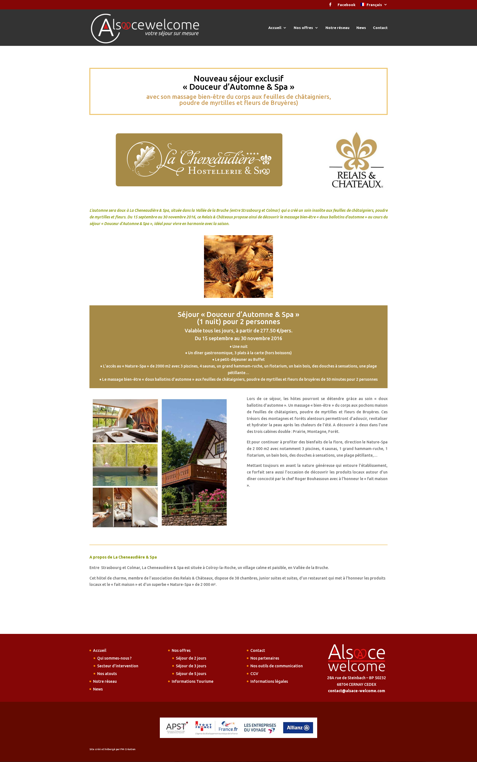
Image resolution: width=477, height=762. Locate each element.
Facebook (347, 5)
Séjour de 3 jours (191, 666)
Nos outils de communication (276, 666)
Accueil (274, 28)
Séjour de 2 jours (191, 658)
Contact (380, 28)
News (361, 28)
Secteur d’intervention (117, 666)
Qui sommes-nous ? (114, 658)
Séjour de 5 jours (191, 673)
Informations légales (269, 681)
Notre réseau (337, 28)
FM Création (128, 749)
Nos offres (303, 28)
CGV (254, 673)
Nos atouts (107, 673)
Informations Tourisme (192, 681)
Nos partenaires (264, 658)
